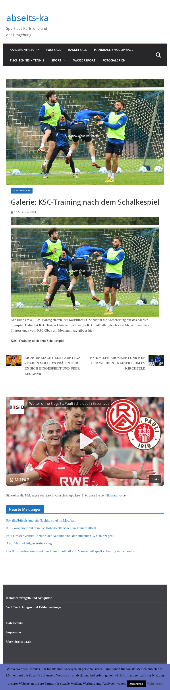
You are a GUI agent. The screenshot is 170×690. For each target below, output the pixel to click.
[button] (36, 50)
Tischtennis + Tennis (27, 60)
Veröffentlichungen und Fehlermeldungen (34, 607)
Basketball (77, 49)
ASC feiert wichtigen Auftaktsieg (29, 543)
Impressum (13, 632)
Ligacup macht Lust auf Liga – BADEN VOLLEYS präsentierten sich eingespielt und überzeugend (53, 366)
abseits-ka (27, 18)
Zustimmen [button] (136, 683)
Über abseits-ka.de (18, 642)
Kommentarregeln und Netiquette (29, 598)
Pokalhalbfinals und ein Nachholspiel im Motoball (40, 521)
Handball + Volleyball (113, 49)
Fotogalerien (114, 60)
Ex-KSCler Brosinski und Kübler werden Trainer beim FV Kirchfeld (117, 363)
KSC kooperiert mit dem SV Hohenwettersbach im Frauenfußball (51, 528)
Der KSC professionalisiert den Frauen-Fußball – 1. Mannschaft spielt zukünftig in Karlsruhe (70, 551)
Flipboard (111, 495)
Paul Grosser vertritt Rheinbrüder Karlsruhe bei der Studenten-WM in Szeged (59, 536)
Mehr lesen (154, 683)
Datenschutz (14, 623)
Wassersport (84, 60)
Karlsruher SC (22, 49)
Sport (56, 60)
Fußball (53, 49)
